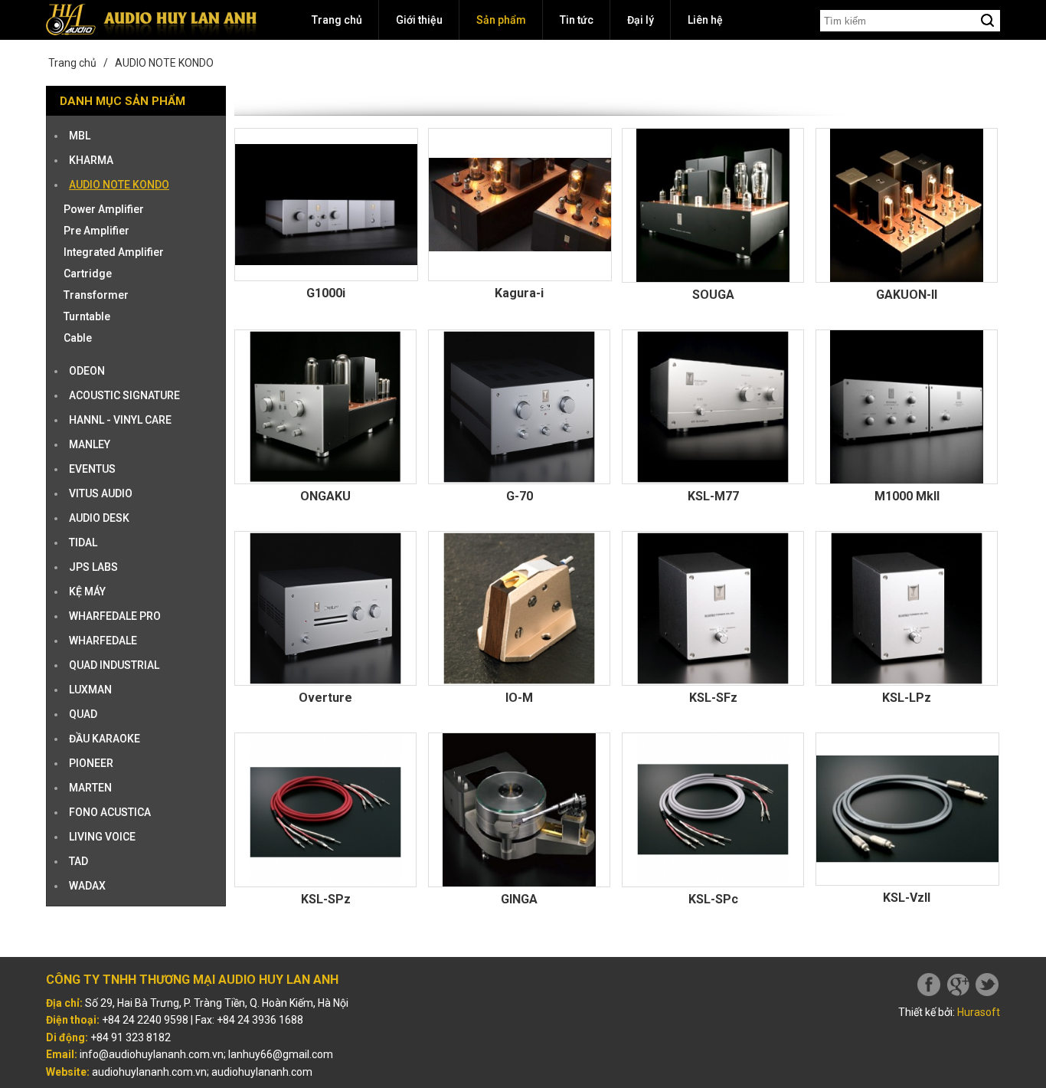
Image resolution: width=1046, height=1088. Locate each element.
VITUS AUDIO (100, 493)
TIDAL (83, 542)
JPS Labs (93, 567)
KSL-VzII (906, 897)
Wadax (87, 886)
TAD (78, 861)
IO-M (519, 697)
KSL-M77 (713, 496)
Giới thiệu (419, 20)
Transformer (96, 295)
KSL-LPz (906, 697)
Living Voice (102, 837)
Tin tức (576, 20)
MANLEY (89, 444)
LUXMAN (90, 689)
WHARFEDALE (103, 640)
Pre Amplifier (96, 230)
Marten (90, 788)
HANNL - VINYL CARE (120, 420)
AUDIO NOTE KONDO (164, 63)
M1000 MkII (907, 496)
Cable (78, 338)
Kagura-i (519, 293)
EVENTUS (92, 469)
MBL (79, 135)
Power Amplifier (104, 209)
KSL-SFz (713, 697)
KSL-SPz (326, 899)
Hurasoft (978, 1012)
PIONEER (91, 763)
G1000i (325, 293)
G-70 (519, 496)
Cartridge (88, 273)
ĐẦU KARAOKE (104, 738)
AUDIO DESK (99, 518)
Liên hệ (705, 20)
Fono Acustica (110, 812)
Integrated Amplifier (114, 252)
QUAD (83, 714)
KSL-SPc (713, 899)
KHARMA (91, 160)
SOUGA (713, 294)
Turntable (87, 316)
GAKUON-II (906, 294)
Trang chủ (337, 20)
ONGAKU (325, 496)
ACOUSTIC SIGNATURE (124, 395)
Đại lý (640, 20)
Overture (325, 697)
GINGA (519, 899)
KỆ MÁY (87, 591)
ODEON (87, 371)
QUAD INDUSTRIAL (114, 665)
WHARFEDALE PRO (115, 616)
